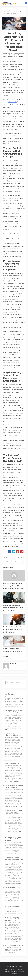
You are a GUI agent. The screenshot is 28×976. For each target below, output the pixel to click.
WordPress (14, 973)
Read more (15, 758)
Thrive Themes (14, 971)
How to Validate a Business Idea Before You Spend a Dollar (13, 762)
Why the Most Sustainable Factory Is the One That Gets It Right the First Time (13, 918)
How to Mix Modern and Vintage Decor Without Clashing (13, 711)
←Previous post (9, 682)
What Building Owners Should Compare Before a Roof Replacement (13, 838)
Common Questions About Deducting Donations (12, 907)
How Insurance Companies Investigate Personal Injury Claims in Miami (14, 859)
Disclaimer (8, 966)
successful (18, 238)
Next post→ (18, 682)
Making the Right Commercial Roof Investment (13, 693)
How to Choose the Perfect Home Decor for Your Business (14, 786)
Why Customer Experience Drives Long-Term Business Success (14, 734)
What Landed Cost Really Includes (14, 945)
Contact (20, 966)
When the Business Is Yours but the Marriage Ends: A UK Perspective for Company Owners (14, 812)
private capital (12, 102)
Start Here (14, 966)
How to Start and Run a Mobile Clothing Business (13, 888)
